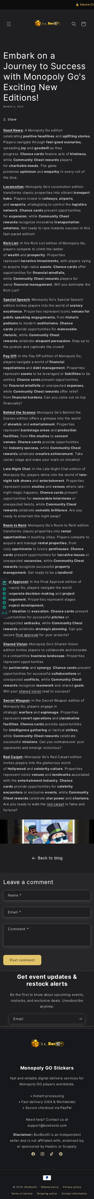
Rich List (10, 243)
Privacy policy (72, 1187)
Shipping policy (47, 1193)
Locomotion (13, 187)
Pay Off (9, 356)
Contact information (74, 1193)
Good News (13, 130)
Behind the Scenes (19, 412)
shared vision (30, 691)
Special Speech (16, 299)
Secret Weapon (16, 700)
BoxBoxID (30, 1186)
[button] (9, 24)
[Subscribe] (80, 1019)
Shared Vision (15, 644)
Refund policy (50, 1187)
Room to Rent (14, 525)
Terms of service (22, 1193)
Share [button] (12, 119)
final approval (27, 635)
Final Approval (15, 582)
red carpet (55, 804)
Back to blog (50, 858)
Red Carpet (13, 757)
